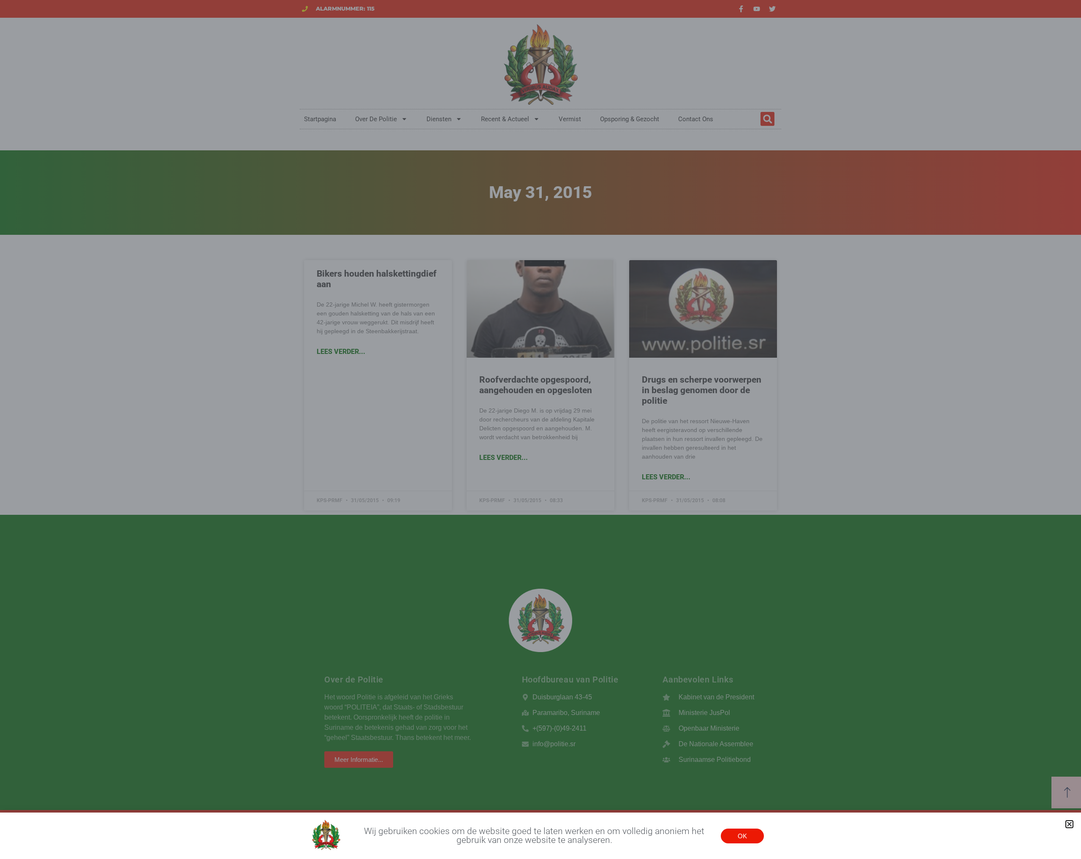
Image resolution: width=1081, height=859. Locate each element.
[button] (1069, 824)
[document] (540, 429)
